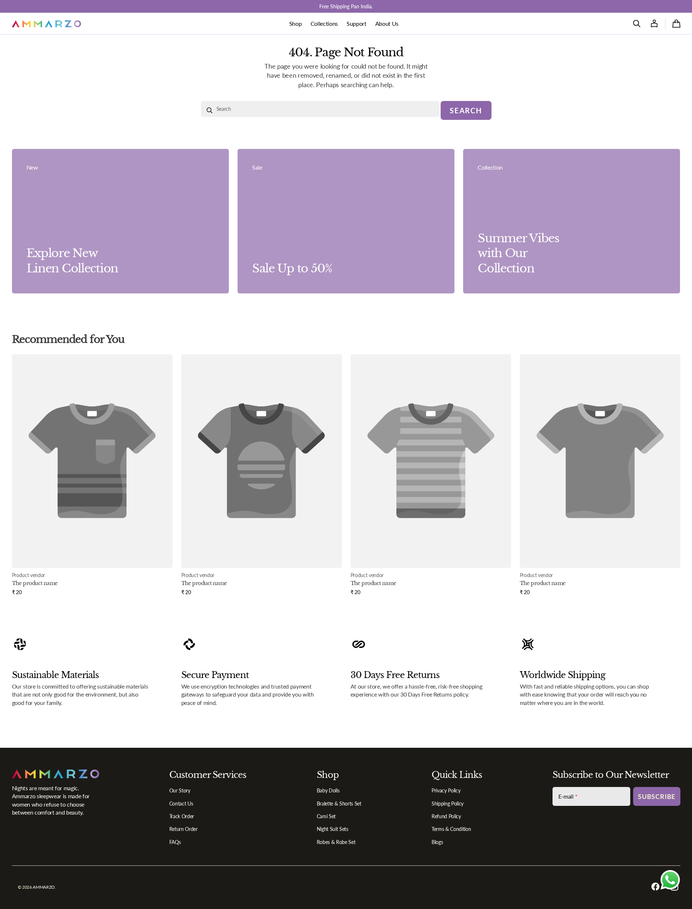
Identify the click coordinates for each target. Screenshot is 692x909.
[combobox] (320, 109)
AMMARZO (44, 887)
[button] (637, 24)
